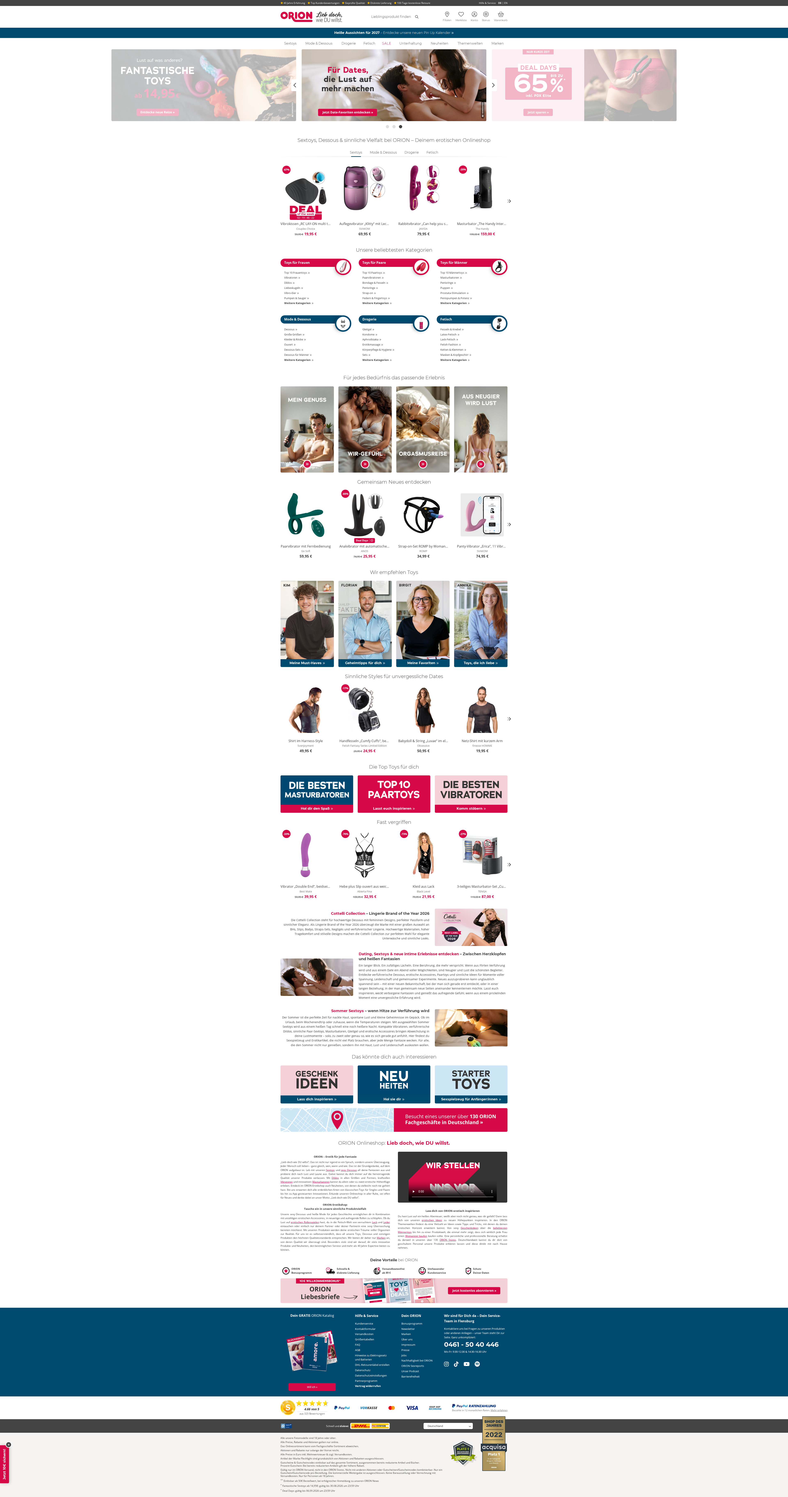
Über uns (406, 1339)
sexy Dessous (349, 1170)
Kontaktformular (365, 1329)
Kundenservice (364, 1323)
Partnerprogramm (366, 1381)
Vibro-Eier (290, 293)
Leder (386, 1222)
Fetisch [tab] (432, 152)
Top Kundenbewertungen (324, 3)
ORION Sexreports (412, 1366)
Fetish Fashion (449, 344)
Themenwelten (470, 43)
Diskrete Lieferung (381, 3)
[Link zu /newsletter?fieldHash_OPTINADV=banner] (394, 1290)
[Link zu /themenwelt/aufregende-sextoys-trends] (480, 429)
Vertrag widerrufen (368, 1386)
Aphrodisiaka (370, 339)
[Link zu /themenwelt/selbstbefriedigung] (307, 429)
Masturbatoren (449, 277)
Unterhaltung (410, 43)
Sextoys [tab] (356, 152)
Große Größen (293, 334)
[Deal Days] (394, 85)
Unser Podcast (410, 1371)
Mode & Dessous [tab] (383, 152)
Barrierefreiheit (410, 1376)
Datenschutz (362, 1370)
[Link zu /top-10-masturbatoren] (317, 794)
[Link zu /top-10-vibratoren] (471, 794)
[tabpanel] (394, 201)
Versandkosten (364, 1334)
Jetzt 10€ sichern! (4, 1464)
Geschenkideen (469, 1228)
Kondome (368, 334)
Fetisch (369, 43)
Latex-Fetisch (448, 334)
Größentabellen (364, 1339)
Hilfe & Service (487, 3)
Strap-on (367, 293)
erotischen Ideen (432, 1220)
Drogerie (348, 43)
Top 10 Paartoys (372, 272)
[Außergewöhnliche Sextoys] (584, 85)
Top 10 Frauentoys (295, 272)
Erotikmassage (371, 344)
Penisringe (368, 288)
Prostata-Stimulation (453, 293)
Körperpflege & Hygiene (377, 349)
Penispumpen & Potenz (454, 298)
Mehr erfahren (499, 1410)
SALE (386, 43)
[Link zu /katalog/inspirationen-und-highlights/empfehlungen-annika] (480, 624)
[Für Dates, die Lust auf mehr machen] (203, 85)
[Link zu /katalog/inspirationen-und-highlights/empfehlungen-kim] (307, 624)
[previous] (279, 201)
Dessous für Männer (296, 355)
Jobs (404, 1355)
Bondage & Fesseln (373, 283)
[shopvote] (305, 1407)
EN (505, 3)
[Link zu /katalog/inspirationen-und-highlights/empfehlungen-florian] (365, 624)
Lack (374, 1222)
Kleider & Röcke (293, 339)
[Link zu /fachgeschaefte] (394, 1120)
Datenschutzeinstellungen (371, 1375)
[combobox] (386, 17)
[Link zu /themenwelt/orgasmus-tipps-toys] (423, 429)
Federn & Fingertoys (374, 298)
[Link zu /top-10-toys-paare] (394, 794)
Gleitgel (366, 329)
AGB (357, 1350)
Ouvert (288, 344)
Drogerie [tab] (411, 152)
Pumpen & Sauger (295, 298)
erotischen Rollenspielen (305, 1222)
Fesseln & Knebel (450, 329)
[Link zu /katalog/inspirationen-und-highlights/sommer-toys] (471, 1028)
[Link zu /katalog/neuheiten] (394, 1084)
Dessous (289, 329)
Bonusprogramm (411, 1323)
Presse (405, 1350)
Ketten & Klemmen (451, 349)
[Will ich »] (312, 1352)
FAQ (357, 1345)
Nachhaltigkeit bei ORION (417, 1360)
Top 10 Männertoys (452, 272)
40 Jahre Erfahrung (294, 3)
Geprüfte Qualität (354, 3)
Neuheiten (439, 43)
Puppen (445, 288)
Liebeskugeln (292, 288)
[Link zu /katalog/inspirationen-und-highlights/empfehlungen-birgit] (423, 624)
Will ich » (312, 1387)
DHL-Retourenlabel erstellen (372, 1365)
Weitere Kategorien (297, 303)
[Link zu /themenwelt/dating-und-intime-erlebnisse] (317, 977)
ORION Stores (448, 1240)
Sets (365, 355)
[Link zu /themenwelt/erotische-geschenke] (317, 1084)
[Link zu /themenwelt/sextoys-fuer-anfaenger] (471, 1084)
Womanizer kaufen (416, 1236)
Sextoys (290, 43)
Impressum (408, 1345)
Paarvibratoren (371, 277)
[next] (509, 201)
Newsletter (408, 1329)
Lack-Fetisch (447, 339)
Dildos (288, 283)
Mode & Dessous (318, 43)
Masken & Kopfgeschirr (454, 355)
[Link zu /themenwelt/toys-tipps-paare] (365, 429)
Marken (497, 43)
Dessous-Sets (292, 349)
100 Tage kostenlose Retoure (413, 3)
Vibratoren (290, 277)
